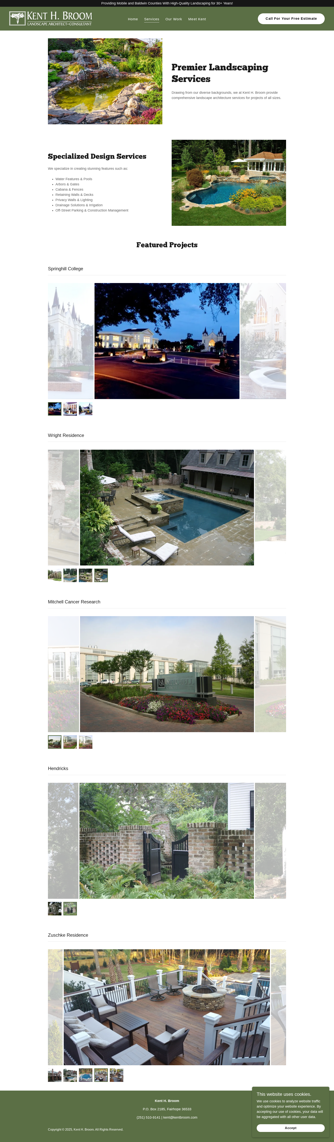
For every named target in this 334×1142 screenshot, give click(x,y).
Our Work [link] (173, 19)
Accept (291, 1128)
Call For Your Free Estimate (291, 18)
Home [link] (133, 19)
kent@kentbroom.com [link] (180, 1117)
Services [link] (151, 19)
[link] (50, 18)
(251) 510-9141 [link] (148, 1117)
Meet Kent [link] (197, 19)
